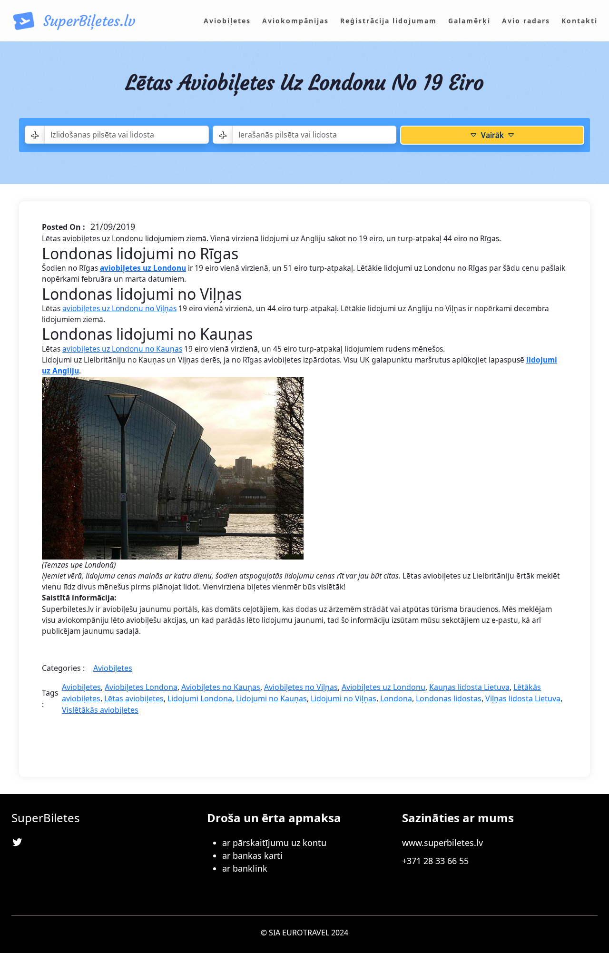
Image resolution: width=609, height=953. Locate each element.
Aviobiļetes (112, 668)
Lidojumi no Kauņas (271, 698)
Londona (396, 698)
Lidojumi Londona (199, 698)
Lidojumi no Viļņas (343, 698)
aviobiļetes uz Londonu (143, 268)
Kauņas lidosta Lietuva (469, 687)
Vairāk (492, 135)
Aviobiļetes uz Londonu (383, 687)
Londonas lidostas (448, 698)
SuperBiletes (45, 817)
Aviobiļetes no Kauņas (220, 687)
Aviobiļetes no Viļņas (301, 687)
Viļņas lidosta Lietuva (522, 698)
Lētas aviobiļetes (134, 698)
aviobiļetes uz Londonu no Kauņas (122, 349)
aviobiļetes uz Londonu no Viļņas (119, 308)
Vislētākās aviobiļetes (100, 710)
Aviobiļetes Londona (141, 687)
